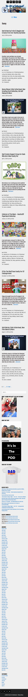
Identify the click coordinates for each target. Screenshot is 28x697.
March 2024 (4, 577)
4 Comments (6, 82)
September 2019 (5, 668)
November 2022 (5, 604)
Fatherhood (5, 70)
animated (5, 254)
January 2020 (4, 661)
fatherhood (4, 76)
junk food (6, 78)
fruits (11, 76)
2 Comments (6, 264)
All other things (5, 675)
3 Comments (6, 147)
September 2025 (5, 547)
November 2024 (5, 564)
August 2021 (4, 629)
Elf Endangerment (6, 314)
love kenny (10, 141)
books (7, 256)
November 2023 (5, 584)
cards (11, 135)
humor (22, 139)
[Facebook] (8, 2)
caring (3, 74)
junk (3, 78)
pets (20, 203)
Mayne (18, 141)
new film (12, 373)
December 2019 (5, 663)
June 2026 (4, 532)
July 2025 (3, 550)
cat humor (21, 256)
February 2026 (4, 538)
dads (13, 74)
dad (6, 74)
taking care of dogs (13, 205)
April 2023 (4, 596)
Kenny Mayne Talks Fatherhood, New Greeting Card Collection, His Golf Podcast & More (13, 91)
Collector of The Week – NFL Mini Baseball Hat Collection (12, 501)
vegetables (4, 80)
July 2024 (3, 570)
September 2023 (5, 587)
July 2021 (3, 631)
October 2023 (4, 585)
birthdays (7, 135)
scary (7, 375)
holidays (18, 139)
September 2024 (5, 567)
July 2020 (3, 651)
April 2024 (4, 575)
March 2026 (4, 537)
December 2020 (5, 643)
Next (10, 386)
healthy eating (21, 76)
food (8, 76)
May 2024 (3, 574)
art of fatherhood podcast (18, 72)
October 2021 (4, 626)
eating (15, 74)
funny (16, 76)
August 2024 (4, 569)
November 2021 (5, 624)
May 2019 (3, 670)
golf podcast (7, 139)
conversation (17, 370)
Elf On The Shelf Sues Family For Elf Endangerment (13, 272)
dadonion (9, 74)
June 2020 (4, 653)
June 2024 (4, 572)
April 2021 (4, 636)
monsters (4, 373)
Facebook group (5, 201)
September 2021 (5, 628)
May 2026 (3, 533)
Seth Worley (11, 375)
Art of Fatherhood (7, 72)
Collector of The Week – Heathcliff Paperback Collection (13, 215)
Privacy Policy (20, 695)
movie (8, 373)
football (18, 137)
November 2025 (5, 543)
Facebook (22, 199)
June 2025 (4, 552)
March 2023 (4, 597)
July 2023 (3, 590)
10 (7, 386)
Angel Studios (6, 368)
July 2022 (3, 611)
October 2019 (4, 666)
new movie (16, 373)
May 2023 (3, 594)
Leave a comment (7, 207)
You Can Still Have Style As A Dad (8, 495)
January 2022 (4, 621)
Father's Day (8, 137)
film (15, 372)
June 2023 (4, 592)
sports (18, 143)
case (6, 312)
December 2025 (5, 542)
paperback (18, 260)
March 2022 (4, 617)
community (10, 199)
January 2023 (4, 601)
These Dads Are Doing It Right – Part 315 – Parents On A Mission (14, 496)
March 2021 (4, 638)
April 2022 (4, 616)
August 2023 (4, 589)
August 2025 (4, 548)
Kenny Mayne (5, 141)
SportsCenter (5, 145)
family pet (16, 201)
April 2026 (4, 535)
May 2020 (3, 654)
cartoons (15, 256)
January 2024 (4, 580)
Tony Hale (21, 375)
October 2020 (4, 646)
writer (3, 377)
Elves (18, 314)
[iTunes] (19, 2)
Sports (3, 685)
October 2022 (4, 606)
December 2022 (5, 602)
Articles (5, 252)
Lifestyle (3, 680)
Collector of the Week (16, 258)
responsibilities (5, 205)
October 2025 (4, 545)
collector (9, 258)
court (12, 312)
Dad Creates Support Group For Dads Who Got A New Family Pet (13, 155)
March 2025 (4, 557)
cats (6, 199)
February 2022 (4, 619)
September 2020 (5, 648)
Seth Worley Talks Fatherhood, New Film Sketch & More (13, 329)
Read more (7, 66)
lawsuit (18, 316)
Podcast (5, 131)
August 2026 (4, 528)
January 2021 (4, 641)
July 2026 (3, 530)
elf (24, 312)
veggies (9, 80)
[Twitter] (11, 2)
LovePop (15, 141)
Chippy (9, 312)
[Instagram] (14, 2)
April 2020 (4, 656)
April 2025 (4, 555)
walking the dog (21, 205)
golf (3, 139)
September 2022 (5, 607)
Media (3, 682)
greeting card (13, 139)
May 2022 (3, 614)
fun (13, 76)
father (19, 74)
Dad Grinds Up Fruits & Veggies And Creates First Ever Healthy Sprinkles (14, 32)
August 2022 (4, 609)
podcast (15, 78)
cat (18, 256)
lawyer (21, 316)
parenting (11, 78)
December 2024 (5, 562)
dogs (19, 199)
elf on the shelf (13, 314)
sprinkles (20, 78)
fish (8, 203)
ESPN (22, 135)
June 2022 (4, 612)
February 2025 (4, 559)
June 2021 (4, 633)
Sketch (16, 375)
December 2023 (5, 582)
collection (4, 258)
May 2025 (3, 553)
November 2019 (5, 665)
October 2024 (4, 565)
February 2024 (4, 579)
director (4, 372)
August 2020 (4, 649)
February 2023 (4, 599)
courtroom (16, 312)
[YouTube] (16, 2)
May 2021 (3, 634)
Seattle (14, 143)
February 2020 (4, 659)
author (3, 135)
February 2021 (4, 639)
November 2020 (5, 644)
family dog (11, 201)
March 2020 (4, 658)
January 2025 (4, 560)
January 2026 (4, 540)
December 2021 (5, 622)
